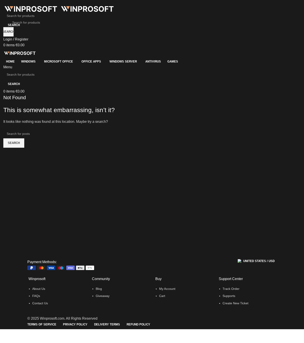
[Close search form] (5, 5)
